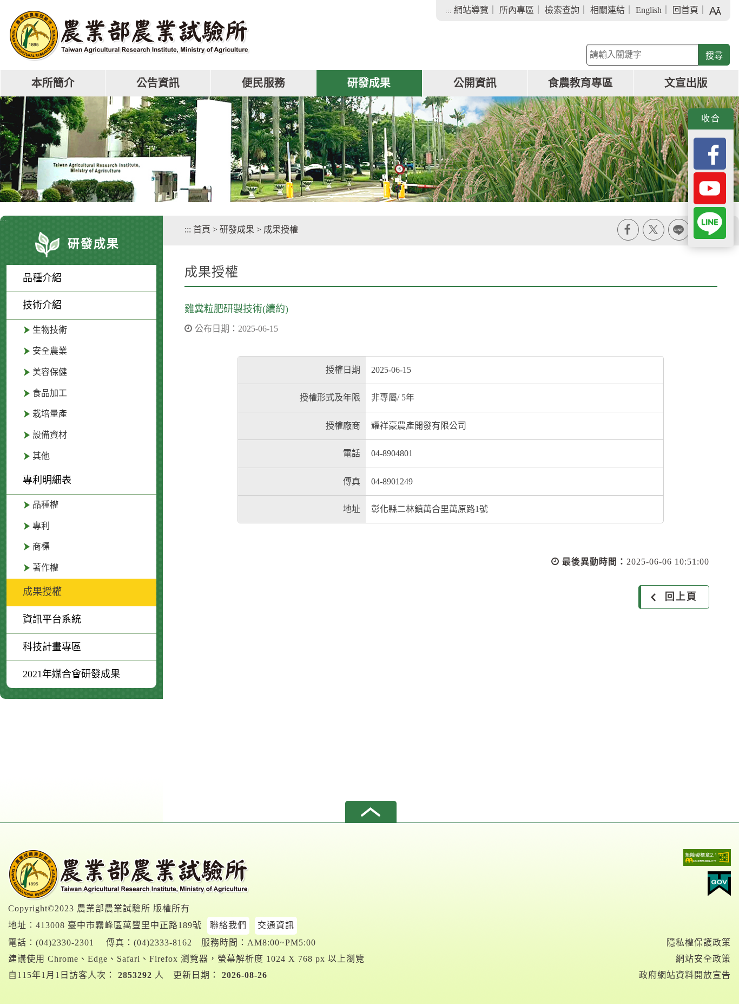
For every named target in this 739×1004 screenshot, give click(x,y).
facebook (628, 230)
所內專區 (516, 10)
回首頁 (685, 10)
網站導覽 (471, 10)
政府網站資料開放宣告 (685, 975)
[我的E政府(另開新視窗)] (685, 886)
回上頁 (681, 596)
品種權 (45, 504)
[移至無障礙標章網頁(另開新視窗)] (685, 860)
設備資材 (49, 434)
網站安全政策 (703, 958)
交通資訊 (276, 925)
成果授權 (42, 591)
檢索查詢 (562, 10)
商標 (41, 546)
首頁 (201, 229)
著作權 (45, 567)
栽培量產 (49, 413)
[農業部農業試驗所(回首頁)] (129, 35)
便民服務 (263, 83)
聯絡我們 (228, 925)
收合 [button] (711, 118)
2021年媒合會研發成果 (71, 674)
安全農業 (49, 350)
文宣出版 (686, 83)
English (649, 10)
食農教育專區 (580, 83)
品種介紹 (42, 278)
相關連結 (607, 10)
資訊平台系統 (52, 619)
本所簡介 (53, 83)
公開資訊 (475, 83)
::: (448, 11)
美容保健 (49, 372)
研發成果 (369, 83)
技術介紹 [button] (42, 305)
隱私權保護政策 (699, 942)
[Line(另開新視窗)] (710, 221)
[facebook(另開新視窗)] (710, 152)
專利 (41, 525)
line (679, 230)
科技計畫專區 (52, 647)
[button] (371, 811)
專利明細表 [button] (47, 480)
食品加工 (49, 393)
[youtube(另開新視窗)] (710, 187)
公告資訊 (158, 83)
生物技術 (49, 329)
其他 (41, 456)
